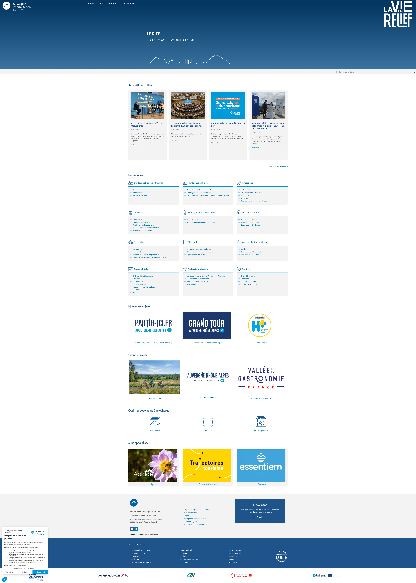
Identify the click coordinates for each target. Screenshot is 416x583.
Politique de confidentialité (195, 518)
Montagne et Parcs (138, 553)
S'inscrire (259, 517)
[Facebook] (132, 529)
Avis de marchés (190, 513)
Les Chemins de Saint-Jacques (253, 193)
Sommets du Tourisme (250, 255)
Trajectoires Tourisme (208, 484)
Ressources (191, 284)
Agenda (112, 3)
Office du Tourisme (248, 281)
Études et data (141, 269)
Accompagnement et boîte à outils (201, 222)
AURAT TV (208, 431)
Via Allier (244, 198)
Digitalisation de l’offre (196, 255)
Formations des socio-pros (198, 281)
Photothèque (155, 431)
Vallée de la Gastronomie (143, 230)
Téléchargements (261, 431)
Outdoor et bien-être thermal (148, 183)
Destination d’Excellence (250, 225)
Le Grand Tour (246, 190)
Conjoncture (138, 281)
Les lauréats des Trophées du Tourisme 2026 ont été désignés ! (187, 124)
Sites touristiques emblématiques (146, 228)
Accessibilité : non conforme (195, 524)
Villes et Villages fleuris (250, 222)
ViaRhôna (245, 195)
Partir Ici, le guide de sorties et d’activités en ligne (154, 343)
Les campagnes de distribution (199, 249)
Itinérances (247, 183)
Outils (243, 249)
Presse (102, 3)
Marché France (139, 249)
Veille (135, 293)
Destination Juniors (208, 397)
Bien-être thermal (140, 195)
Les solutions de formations (198, 279)
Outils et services (139, 284)
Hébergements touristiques (201, 212)
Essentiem (262, 484)
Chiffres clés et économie (143, 276)
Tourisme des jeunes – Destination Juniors (149, 257)
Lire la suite (134, 145)
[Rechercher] (414, 72)
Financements (192, 219)
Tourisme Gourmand (141, 219)
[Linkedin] (136, 529)
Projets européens (234, 553)
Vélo (134, 190)
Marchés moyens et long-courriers (146, 255)
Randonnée (137, 193)
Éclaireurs (245, 279)
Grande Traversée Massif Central (254, 201)
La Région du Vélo (234, 562)
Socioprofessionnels (249, 284)
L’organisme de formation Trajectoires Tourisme (206, 276)
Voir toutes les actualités (278, 166)
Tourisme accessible (249, 219)
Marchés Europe (139, 252)
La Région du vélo (155, 398)
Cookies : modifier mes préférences (144, 534)
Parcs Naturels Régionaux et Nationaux (202, 190)
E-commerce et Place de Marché (200, 252)
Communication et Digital (189, 559)
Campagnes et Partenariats (252, 252)
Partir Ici (231, 559)
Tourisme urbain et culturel (143, 225)
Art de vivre (139, 212)
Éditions (136, 290)
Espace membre (127, 3)
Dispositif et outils (248, 276)
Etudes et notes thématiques (144, 287)
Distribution (193, 242)
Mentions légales (190, 521)
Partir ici (246, 269)
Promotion (139, 242)
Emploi (186, 515)
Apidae (154, 484)
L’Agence (90, 3)
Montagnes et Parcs (198, 183)
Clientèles (137, 279)
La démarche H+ (261, 343)
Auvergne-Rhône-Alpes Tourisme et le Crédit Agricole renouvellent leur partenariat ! (268, 126)
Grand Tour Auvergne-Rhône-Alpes (208, 343)
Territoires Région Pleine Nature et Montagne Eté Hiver (208, 195)
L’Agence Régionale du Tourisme (197, 509)
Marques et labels (250, 212)
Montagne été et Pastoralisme (199, 193)
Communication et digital (254, 242)
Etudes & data (184, 562)
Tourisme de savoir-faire (142, 222)
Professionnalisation (198, 269)
